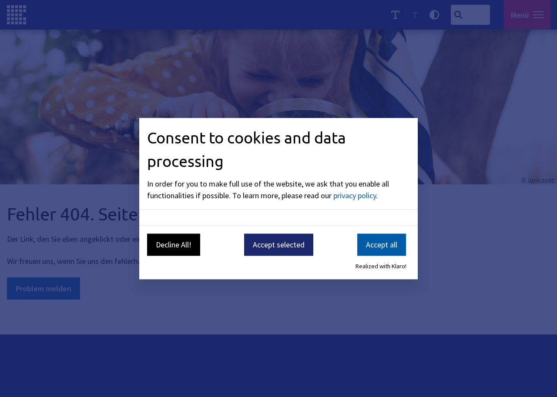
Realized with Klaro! (381, 266)
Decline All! (173, 245)
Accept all (381, 245)
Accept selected (279, 245)
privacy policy (354, 195)
